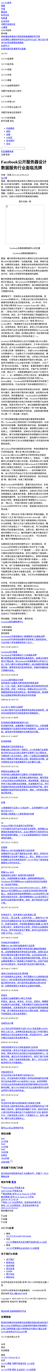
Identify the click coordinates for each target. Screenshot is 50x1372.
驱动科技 (38, 1322)
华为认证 (32, 40)
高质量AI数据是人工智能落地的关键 (17, 814)
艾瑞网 (14, 1326)
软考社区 (5, 15)
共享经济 (5, 943)
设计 (11, 652)
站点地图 (10, 1266)
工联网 (8, 1329)
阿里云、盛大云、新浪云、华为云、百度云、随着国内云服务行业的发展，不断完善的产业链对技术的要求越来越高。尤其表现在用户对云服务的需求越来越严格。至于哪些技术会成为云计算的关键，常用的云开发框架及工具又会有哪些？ (24, 1007)
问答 (11, 49)
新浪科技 (5, 1322)
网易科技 (21, 1322)
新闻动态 (10, 1262)
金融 (11, 771)
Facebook (5, 622)
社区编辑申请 (7, 151)
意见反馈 (10, 1269)
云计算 (16, 771)
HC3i (21, 1236)
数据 (15, 652)
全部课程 (5, 40)
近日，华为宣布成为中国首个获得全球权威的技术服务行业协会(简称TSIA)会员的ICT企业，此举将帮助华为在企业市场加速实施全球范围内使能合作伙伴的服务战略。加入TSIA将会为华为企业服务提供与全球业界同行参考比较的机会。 (25, 1084)
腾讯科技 (13, 1322)
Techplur (27, 1236)
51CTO (9, 1236)
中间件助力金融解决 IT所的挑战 (21, 774)
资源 (7, 49)
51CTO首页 (6, 3)
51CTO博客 (11, 1242)
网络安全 (5, 771)
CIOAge (15, 1236)
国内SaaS (5, 1128)
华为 (11, 1072)
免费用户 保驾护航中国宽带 (17, 875)
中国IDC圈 (36, 1329)
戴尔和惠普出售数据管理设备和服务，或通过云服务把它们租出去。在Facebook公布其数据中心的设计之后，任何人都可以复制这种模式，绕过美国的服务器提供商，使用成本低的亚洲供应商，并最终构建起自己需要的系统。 (24, 664)
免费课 (4, 18)
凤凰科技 (30, 1322)
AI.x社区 (43, 1242)
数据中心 (19, 622)
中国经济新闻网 (38, 1326)
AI (2, 823)
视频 (8, 131)
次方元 (16, 1332)
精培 (19, 1248)
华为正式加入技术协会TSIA (17, 1075)
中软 (11, 943)
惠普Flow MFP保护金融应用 (17, 946)
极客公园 (15, 1329)
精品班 (4, 12)
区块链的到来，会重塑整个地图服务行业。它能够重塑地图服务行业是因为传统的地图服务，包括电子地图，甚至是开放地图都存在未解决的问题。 (24, 729)
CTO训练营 (34, 1248)
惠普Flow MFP (7, 872)
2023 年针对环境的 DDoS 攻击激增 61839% (24, 1028)
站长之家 (21, 1326)
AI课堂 (4, 27)
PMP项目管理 (9, 43)
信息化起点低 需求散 (14, 973)
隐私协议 (10, 1277)
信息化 (4, 995)
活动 (8, 144)
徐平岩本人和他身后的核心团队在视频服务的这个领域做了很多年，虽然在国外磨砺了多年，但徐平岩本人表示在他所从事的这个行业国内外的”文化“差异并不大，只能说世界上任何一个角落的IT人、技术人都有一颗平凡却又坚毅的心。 (24, 1112)
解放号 (16, 943)
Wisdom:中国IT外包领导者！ (18, 826)
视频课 (4, 36)
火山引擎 (23, 1332)
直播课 (29, 36)
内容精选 (10, 128)
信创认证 (24, 40)
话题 (8, 134)
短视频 (22, 36)
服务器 (12, 622)
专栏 (19, 49)
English (9, 1271)
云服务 (4, 1023)
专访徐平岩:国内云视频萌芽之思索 (21, 1103)
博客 (3, 6)
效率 (21, 680)
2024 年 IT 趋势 (12, 707)
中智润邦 (5, 1072)
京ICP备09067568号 (18, 1293)
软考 (18, 40)
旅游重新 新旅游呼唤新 (19, 683)
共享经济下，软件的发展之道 (18, 915)
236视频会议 (25, 1329)
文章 (3, 49)
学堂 (3, 9)
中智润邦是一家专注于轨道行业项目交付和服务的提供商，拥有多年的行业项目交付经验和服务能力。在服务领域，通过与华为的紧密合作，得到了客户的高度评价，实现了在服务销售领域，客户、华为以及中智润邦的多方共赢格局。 (24, 1056)
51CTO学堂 (11, 1248)
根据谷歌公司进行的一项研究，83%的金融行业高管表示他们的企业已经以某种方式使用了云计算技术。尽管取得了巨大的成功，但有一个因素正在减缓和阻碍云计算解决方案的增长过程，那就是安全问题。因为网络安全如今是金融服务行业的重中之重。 (24, 756)
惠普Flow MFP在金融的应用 (17, 850)
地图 (9, 741)
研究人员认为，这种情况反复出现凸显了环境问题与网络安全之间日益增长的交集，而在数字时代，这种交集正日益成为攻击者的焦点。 (24, 1035)
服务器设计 (14, 680)
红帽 (3, 802)
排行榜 (16, 36)
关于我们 (10, 1259)
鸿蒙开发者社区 (8, 24)
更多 (13, 1182)
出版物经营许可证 (18, 1311)
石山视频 (13, 1128)
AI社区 (9, 137)
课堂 (15, 49)
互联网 (4, 847)
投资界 (10, 1332)
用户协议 (10, 1274)
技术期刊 (10, 141)
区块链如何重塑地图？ (15, 722)
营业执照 (5, 1311)
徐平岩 (20, 1128)
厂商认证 (40, 40)
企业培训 (5, 21)
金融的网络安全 (12, 747)
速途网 (28, 1326)
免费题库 (19, 43)
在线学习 (5, 46)
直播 (24, 49)
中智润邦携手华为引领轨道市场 (19, 1047)
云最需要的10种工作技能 (16, 998)
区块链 (4, 741)
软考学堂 (36, 36)
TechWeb (7, 1326)
